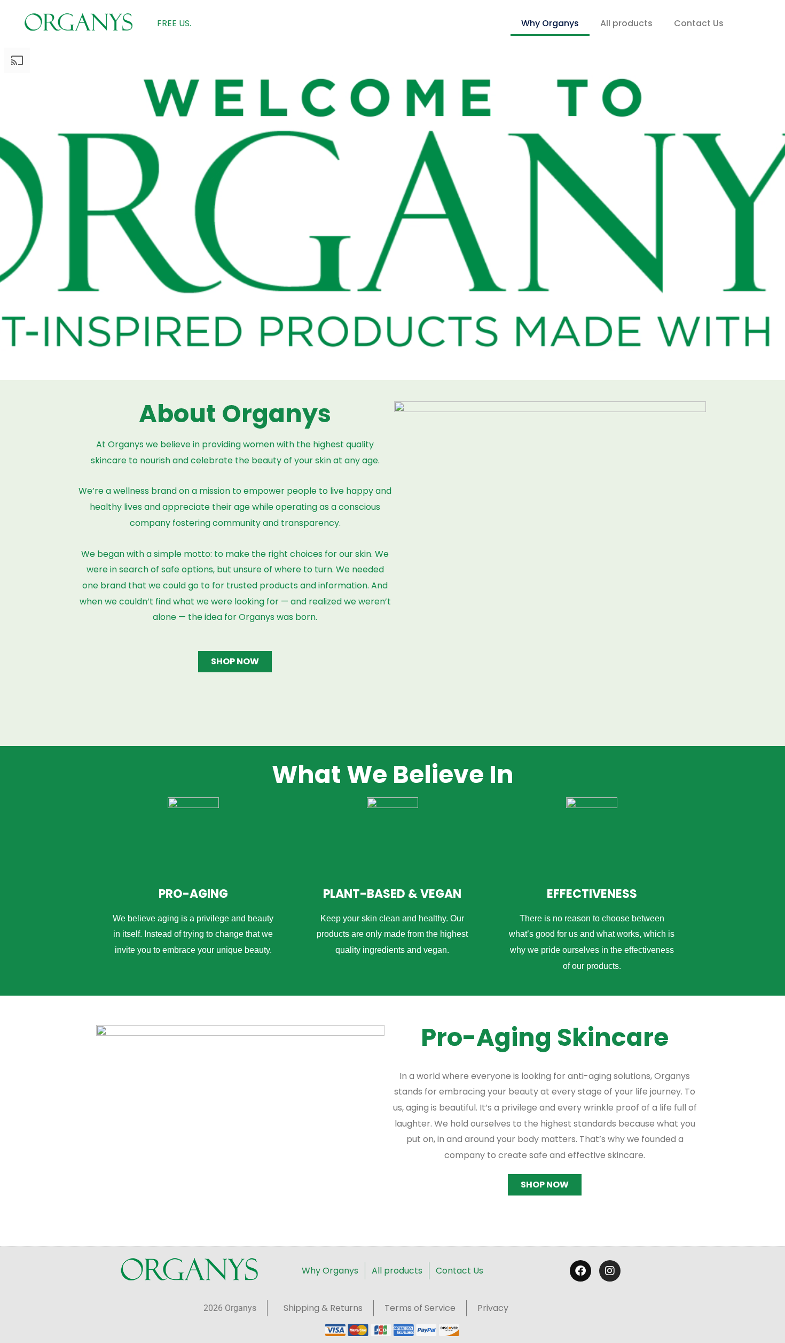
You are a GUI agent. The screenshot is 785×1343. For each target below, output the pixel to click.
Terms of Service (420, 1308)
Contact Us (699, 23)
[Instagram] (610, 1271)
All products (626, 23)
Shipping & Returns (323, 1308)
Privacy (492, 1308)
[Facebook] (580, 1271)
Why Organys (550, 23)
